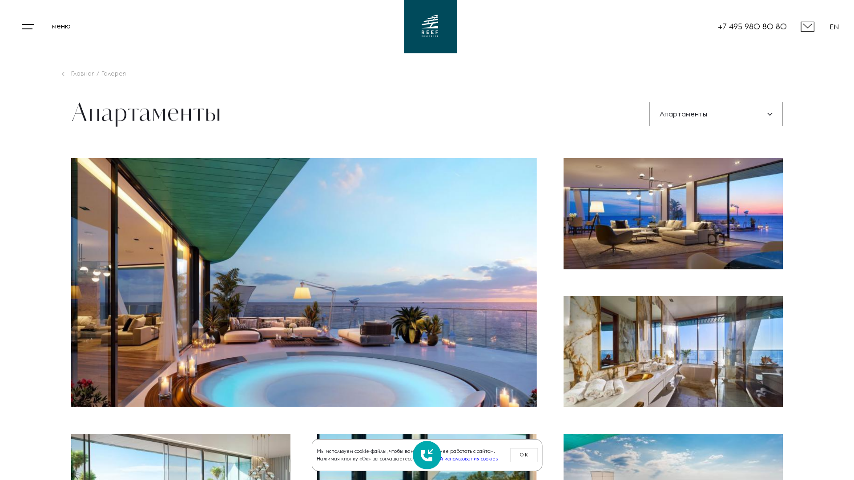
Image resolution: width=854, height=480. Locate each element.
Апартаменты (683, 113)
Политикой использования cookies (457, 459)
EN (834, 26)
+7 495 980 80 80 (752, 26)
